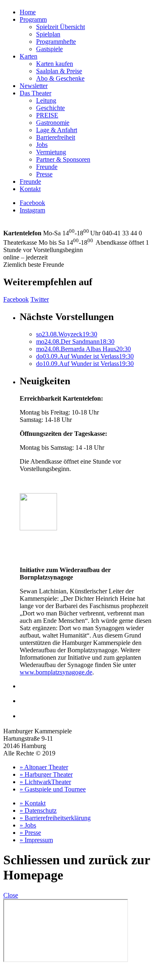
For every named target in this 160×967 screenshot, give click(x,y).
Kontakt (30, 188)
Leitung (46, 100)
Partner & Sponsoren (63, 159)
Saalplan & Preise (59, 71)
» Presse (30, 832)
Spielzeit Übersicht (60, 26)
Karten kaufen (54, 63)
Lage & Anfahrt (56, 129)
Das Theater (35, 93)
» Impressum (36, 839)
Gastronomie (52, 122)
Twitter (39, 299)
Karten (28, 56)
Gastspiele (49, 48)
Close (10, 895)
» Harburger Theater (46, 774)
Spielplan (48, 34)
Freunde (46, 166)
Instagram (32, 210)
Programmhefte (56, 41)
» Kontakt (33, 803)
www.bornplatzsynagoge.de (56, 672)
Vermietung (51, 152)
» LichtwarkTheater (45, 781)
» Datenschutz (38, 810)
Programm (33, 19)
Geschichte (50, 107)
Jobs (42, 144)
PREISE (47, 115)
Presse (44, 174)
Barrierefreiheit (55, 137)
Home (28, 12)
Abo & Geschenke (60, 78)
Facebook (32, 202)
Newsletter (34, 85)
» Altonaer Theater (44, 767)
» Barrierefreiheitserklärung (55, 817)
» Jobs (28, 825)
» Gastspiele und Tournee (53, 789)
